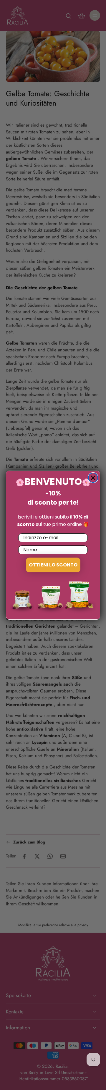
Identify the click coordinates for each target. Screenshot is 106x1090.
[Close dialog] (93, 477)
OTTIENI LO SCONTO (53, 564)
